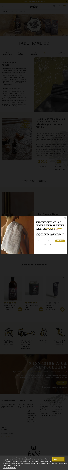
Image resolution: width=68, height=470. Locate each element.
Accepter (58, 459)
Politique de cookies (9, 467)
